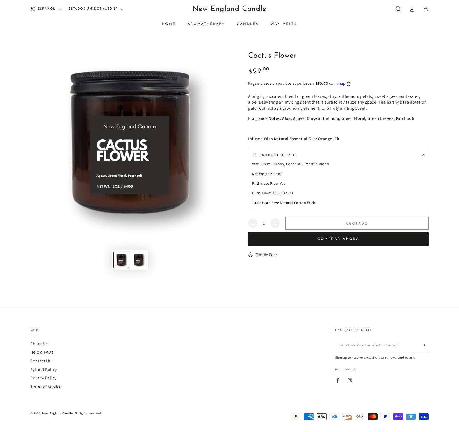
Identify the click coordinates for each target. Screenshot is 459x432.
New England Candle (57, 413)
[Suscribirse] (426, 345)
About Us (39, 343)
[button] (398, 9)
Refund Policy (43, 369)
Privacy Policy (43, 378)
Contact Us (40, 361)
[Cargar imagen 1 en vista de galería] (121, 260)
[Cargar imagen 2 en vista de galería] (139, 260)
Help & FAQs (42, 352)
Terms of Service (46, 386)
